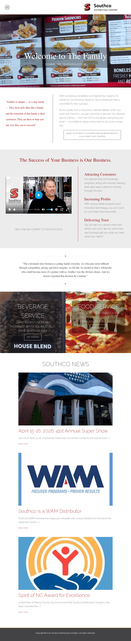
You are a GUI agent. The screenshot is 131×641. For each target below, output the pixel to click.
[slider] (23, 209)
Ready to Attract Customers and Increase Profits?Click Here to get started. (92, 135)
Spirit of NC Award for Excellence (54, 595)
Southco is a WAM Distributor (49, 511)
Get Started (33, 337)
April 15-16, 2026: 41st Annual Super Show (63, 431)
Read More (23, 444)
